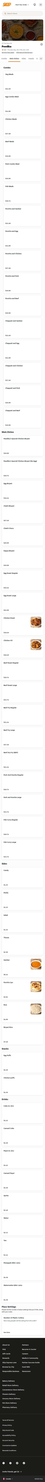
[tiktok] (24, 1465)
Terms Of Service (8, 1420)
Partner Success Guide (31, 1362)
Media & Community (30, 1358)
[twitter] (4, 1465)
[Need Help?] (35, 4)
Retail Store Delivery (10, 1385)
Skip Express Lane (9, 1362)
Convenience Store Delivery (13, 1390)
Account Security (8, 1440)
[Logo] (7, 5)
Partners (25, 1345)
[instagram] (18, 1465)
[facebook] (11, 1465)
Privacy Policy (7, 1425)
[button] (4, 58)
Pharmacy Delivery (9, 1407)
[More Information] (41, 44)
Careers (25, 1354)
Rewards (5, 1358)
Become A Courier (29, 1349)
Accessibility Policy (9, 1435)
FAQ (4, 1349)
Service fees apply (8, 52)
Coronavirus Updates (9, 1445)
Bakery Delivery (8, 1381)
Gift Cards (6, 1354)
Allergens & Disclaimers (24, 52)
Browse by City (8, 1367)
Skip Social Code (8, 1430)
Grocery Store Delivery (11, 1398)
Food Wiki (26, 1367)
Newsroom (26, 1371)
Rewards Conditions (9, 1450)
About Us (6, 1345)
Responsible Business (10, 1371)
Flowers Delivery (8, 1394)
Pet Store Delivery (9, 1403)
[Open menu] (40, 5)
